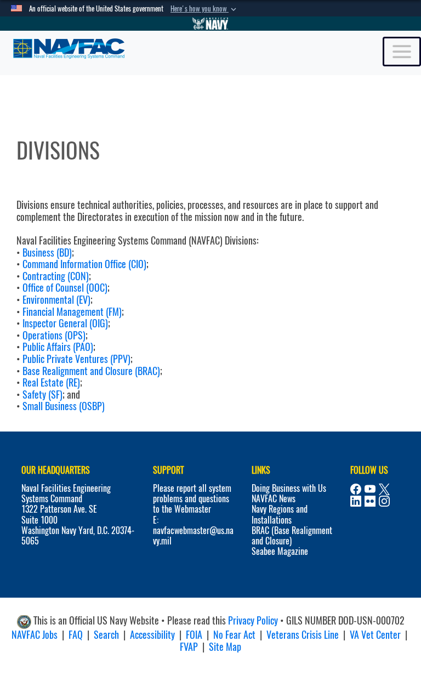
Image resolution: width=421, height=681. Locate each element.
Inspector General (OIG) (65, 323)
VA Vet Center (375, 635)
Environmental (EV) (56, 300)
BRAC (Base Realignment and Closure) (292, 536)
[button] (204, 8)
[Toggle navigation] (402, 51)
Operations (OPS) (54, 335)
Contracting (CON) (55, 276)
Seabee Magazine (280, 551)
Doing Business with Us (289, 488)
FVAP (189, 647)
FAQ (76, 635)
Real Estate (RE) (51, 382)
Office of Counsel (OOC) (64, 287)
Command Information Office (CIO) (84, 264)
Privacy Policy (253, 621)
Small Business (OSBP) (63, 406)
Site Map (225, 647)
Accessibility (152, 635)
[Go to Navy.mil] (210, 23)
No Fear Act (234, 635)
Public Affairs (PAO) (57, 347)
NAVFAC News (273, 498)
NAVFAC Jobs (35, 635)
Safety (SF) (42, 394)
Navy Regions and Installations (280, 514)
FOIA (194, 635)
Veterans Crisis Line (302, 635)
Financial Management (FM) (72, 312)
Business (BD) (47, 252)
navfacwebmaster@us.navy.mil (193, 536)
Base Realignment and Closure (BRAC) (91, 371)
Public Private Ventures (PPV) (76, 359)
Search (106, 635)
